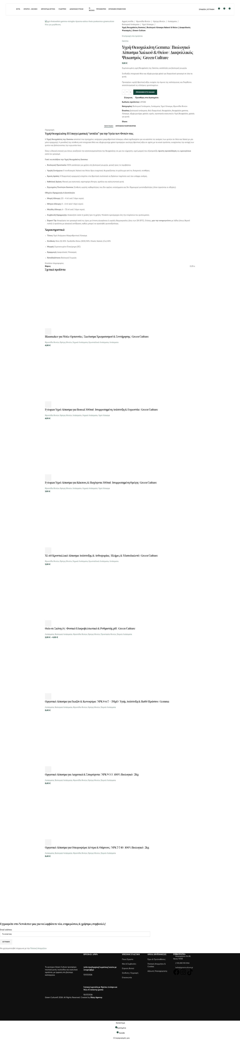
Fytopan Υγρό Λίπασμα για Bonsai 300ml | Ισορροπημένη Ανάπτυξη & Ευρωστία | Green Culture (101, 409)
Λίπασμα (125, 114)
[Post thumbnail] (88, 962)
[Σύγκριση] (62, 331)
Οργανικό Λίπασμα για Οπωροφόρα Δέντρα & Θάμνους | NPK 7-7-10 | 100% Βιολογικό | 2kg (97, 847)
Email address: (6, 930)
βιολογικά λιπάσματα (138, 111)
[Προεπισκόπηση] (55, 331)
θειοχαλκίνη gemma (180, 111)
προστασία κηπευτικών (164, 114)
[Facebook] (176, 972)
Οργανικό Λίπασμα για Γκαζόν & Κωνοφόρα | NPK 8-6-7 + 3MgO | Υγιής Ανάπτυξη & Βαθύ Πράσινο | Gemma (107, 701)
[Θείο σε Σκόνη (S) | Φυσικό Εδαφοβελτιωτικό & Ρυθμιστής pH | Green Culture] (72, 593)
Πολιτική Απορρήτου (38, 949)
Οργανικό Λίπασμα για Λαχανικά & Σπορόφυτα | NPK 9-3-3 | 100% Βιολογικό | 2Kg (92, 774)
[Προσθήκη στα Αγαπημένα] (68, 331)
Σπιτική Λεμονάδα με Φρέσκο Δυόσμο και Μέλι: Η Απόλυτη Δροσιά (100, 988)
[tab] (108, 126)
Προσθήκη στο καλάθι (145, 92)
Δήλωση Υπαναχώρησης (157, 971)
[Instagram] (183, 972)
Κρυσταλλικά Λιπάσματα (99, 342)
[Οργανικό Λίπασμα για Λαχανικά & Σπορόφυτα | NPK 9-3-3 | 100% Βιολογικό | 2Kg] (72, 739)
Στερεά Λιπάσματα (124, 634)
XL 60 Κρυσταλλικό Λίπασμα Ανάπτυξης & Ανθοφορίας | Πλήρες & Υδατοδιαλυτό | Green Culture (101, 555)
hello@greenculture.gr (184, 968)
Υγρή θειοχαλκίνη (181, 114)
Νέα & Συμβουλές (129, 964)
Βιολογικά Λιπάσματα (130, 25)
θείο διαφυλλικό (154, 111)
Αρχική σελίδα (127, 22)
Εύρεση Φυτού (128, 969)
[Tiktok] (190, 972)
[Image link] (59, 960)
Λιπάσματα (172, 22)
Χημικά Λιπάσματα (80, 342)
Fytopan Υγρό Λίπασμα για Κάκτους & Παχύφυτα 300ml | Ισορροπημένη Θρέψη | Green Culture (101, 482)
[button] (48, 331)
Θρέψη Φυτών (159, 22)
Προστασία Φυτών (108, 634)
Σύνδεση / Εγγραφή (130, 973)
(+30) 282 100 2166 (182, 963)
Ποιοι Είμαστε (127, 959)
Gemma (125, 41)
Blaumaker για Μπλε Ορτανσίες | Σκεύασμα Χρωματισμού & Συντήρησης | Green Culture (97, 336)
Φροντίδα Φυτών (143, 22)
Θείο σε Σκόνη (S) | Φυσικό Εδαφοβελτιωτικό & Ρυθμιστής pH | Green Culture (90, 628)
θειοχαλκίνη (166, 111)
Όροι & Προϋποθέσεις (157, 959)
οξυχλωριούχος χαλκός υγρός (142, 114)
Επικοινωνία (127, 978)
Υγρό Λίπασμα (148, 25)
